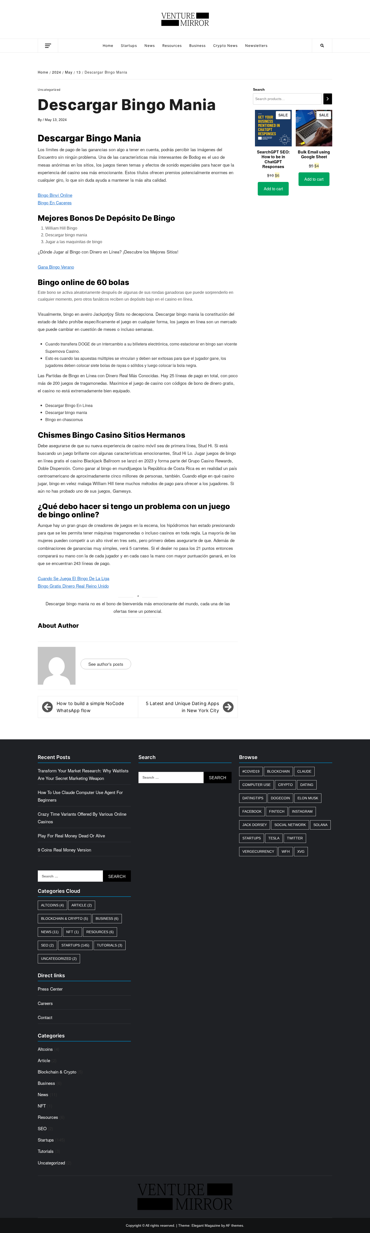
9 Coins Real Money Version (64, 849)
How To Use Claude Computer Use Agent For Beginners (80, 796)
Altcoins (52, 905)
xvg (301, 851)
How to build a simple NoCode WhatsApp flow (90, 707)
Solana (320, 825)
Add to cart (273, 189)
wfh (286, 851)
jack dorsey (254, 825)
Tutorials (109, 945)
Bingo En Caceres (55, 202)
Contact (45, 1017)
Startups (129, 45)
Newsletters (256, 45)
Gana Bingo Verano (56, 267)
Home (108, 45)
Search (259, 89)
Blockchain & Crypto (64, 918)
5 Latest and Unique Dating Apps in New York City (182, 707)
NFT (72, 932)
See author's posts (105, 664)
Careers (45, 1003)
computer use (256, 785)
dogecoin (280, 798)
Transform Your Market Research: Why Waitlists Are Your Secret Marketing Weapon (83, 774)
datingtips (252, 798)
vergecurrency (258, 851)
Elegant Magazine (206, 1225)
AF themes (234, 1225)
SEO (47, 945)
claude (304, 771)
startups (251, 838)
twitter (295, 838)
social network (290, 825)
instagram (302, 811)
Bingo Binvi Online (55, 195)
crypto (285, 785)
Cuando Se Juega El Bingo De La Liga (73, 578)
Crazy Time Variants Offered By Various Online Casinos (82, 818)
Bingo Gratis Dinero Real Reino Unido (73, 586)
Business (197, 45)
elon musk (308, 798)
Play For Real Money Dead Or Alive (71, 835)
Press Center (50, 989)
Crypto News (225, 45)
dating (306, 785)
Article (81, 905)
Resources (172, 45)
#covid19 (251, 771)
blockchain (278, 771)
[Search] (327, 99)
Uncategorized (59, 959)
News (149, 45)
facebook (252, 811)
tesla (273, 838)
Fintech (276, 811)
